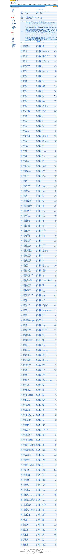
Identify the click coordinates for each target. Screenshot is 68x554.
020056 (21, 314)
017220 (21, 275)
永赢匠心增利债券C (26, 296)
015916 (21, 246)
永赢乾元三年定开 (25, 146)
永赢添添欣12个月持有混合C (27, 226)
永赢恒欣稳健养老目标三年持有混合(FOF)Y (29, 294)
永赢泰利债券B (25, 345)
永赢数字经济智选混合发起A (27, 284)
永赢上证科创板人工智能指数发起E (28, 440)
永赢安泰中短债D (25, 356)
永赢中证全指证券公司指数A (27, 514)
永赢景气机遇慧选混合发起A (27, 504)
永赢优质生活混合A (26, 231)
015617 (21, 235)
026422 (21, 484)
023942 (21, 414)
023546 (21, 399)
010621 (21, 175)
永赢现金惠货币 (25, 484)
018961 (21, 299)
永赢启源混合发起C (26, 265)
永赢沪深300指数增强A (26, 425)
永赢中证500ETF (25, 535)
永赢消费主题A (25, 80)
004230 (21, 52)
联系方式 (39, 551)
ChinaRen (19, 551)
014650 (21, 221)
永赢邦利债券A (25, 151)
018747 (21, 296)
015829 (21, 241)
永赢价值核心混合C (26, 489)
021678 (21, 350)
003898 (21, 51)
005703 (21, 61)
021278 (21, 339)
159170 (21, 524)
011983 (21, 184)
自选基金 (54, 4)
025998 (21, 473)
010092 (21, 170)
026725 (21, 499)
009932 (21, 166)
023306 (21, 386)
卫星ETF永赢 (25, 525)
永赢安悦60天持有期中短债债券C (27, 251)
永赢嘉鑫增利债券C (26, 513)
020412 (21, 321)
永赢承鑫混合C (25, 508)
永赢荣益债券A (25, 71)
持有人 (13, 39)
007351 (21, 125)
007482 (21, 131)
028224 (21, 508)
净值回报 (29, 4)
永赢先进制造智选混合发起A (27, 286)
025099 (21, 450)
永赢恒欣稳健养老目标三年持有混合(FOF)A (29, 274)
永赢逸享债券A (25, 336)
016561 (21, 265)
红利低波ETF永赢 (25, 544)
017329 (21, 280)
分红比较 (34, 4)
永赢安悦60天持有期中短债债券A (27, 250)
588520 (21, 545)
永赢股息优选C (25, 150)
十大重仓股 (13, 26)
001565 (21, 45)
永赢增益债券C (25, 62)
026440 (21, 488)
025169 (21, 454)
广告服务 (36, 551)
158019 (21, 519)
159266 (21, 528)
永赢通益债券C (25, 96)
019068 (21, 301)
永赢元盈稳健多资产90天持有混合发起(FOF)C (29, 445)
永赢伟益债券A (25, 100)
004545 (21, 55)
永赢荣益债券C (25, 72)
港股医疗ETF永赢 (25, 529)
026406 (21, 483)
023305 (21, 385)
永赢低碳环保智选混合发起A (27, 255)
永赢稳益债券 (25, 47)
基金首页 (19, 4)
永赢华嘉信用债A (25, 170)
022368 (21, 369)
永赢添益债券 (25, 52)
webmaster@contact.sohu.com (37, 553)
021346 (21, 344)
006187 (21, 77)
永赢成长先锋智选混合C (26, 518)
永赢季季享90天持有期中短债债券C (28, 280)
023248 (21, 380)
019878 (21, 311)
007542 (21, 135)
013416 (21, 199)
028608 (21, 515)
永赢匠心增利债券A (26, 295)
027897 (21, 504)
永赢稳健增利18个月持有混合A (27, 171)
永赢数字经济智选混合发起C (27, 285)
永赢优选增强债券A (26, 469)
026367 (21, 479)
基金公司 (39, 4)
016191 (21, 250)
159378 (21, 530)
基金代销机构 (14, 23)
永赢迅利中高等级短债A (26, 110)
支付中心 (21, 551)
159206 (21, 525)
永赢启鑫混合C (25, 316)
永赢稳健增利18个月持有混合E (27, 200)
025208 (21, 455)
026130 (21, 475)
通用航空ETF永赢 (25, 530)
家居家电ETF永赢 (25, 538)
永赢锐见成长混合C (26, 494)
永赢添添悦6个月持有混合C (27, 224)
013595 (21, 200)
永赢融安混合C (25, 324)
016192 (21, 251)
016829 (21, 270)
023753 (21, 400)
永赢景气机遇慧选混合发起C (27, 505)
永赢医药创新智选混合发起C (27, 246)
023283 (21, 384)
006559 (21, 96)
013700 (21, 206)
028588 (21, 513)
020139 (21, 316)
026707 (21, 495)
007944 (21, 146)
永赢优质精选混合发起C (26, 221)
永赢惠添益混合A (25, 180)
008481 (21, 150)
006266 (21, 82)
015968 (21, 249)
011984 (21, 185)
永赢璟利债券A (25, 325)
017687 (21, 281)
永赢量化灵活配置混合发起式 (27, 46)
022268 (21, 360)
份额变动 (13, 38)
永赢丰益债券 (25, 51)
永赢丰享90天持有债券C (26, 483)
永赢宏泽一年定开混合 (26, 179)
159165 (21, 523)
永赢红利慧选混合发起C (26, 319)
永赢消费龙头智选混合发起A (27, 261)
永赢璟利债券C (25, 326)
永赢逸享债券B (25, 460)
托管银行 (49, 4)
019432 (21, 309)
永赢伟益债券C (25, 331)
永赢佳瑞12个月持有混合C (26, 270)
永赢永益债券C (25, 57)
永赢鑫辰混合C (25, 195)
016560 (21, 264)
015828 (21, 240)
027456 (21, 500)
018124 (21, 286)
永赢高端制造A (25, 115)
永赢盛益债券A (25, 87)
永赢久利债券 (25, 121)
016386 (21, 255)
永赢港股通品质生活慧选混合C (27, 355)
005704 (21, 62)
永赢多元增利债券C (26, 384)
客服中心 (30, 551)
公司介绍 (49, 551)
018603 (21, 291)
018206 (21, 289)
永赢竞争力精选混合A (26, 161)
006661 (21, 102)
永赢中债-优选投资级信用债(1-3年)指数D (28, 500)
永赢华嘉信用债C (25, 214)
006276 (21, 86)
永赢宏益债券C (25, 105)
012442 (21, 191)
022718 (21, 379)
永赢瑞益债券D (25, 376)
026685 (21, 494)
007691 (21, 140)
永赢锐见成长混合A (26, 493)
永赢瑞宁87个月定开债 (26, 165)
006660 (21, 101)
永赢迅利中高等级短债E (26, 169)
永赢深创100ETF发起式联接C (27, 210)
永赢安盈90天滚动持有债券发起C (27, 206)
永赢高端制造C (25, 116)
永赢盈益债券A (25, 76)
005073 (21, 56)
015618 (21, 236)
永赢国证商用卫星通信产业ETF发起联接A (28, 415)
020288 (21, 319)
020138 (21, 315)
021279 (21, 340)
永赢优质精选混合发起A (26, 220)
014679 (21, 224)
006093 (21, 72)
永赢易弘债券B (25, 365)
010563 (21, 174)
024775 (21, 439)
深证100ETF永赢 (25, 533)
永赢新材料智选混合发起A (26, 435)
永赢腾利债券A (25, 305)
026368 (21, 480)
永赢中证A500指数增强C (26, 386)
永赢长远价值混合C (26, 190)
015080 (21, 230)
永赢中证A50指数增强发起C (27, 359)
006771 (21, 106)
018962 (21, 300)
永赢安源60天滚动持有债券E (27, 335)
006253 (21, 81)
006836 (21, 107)
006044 (21, 67)
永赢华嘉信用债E (25, 301)
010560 (21, 171)
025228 (21, 460)
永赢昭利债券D (25, 300)
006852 (21, 110)
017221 (21, 276)
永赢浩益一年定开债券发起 (27, 289)
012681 (21, 194)
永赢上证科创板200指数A (26, 485)
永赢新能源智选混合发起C (26, 241)
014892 (21, 225)
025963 (21, 470)
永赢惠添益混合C (25, 181)
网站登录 (27, 551)
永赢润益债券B (25, 375)
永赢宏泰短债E (25, 341)
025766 (21, 468)
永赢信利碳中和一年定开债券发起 (27, 201)
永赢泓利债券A (25, 380)
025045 (21, 445)
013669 (21, 204)
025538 (21, 464)
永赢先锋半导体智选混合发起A (27, 455)
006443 (21, 90)
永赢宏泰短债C (25, 244)
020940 (21, 329)
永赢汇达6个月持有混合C (26, 429)
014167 (21, 214)
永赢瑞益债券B (25, 299)
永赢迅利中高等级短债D (26, 360)
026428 (21, 485)
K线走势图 (13, 16)
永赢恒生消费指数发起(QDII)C (27, 424)
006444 (21, 91)
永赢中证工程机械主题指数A (27, 474)
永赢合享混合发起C (26, 219)
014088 (21, 211)
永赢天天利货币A (25, 55)
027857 (21, 503)
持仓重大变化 (14, 27)
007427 (21, 130)
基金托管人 (13, 41)
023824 (21, 405)
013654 (21, 201)
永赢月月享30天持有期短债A (27, 271)
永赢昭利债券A (25, 281)
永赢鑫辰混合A (25, 194)
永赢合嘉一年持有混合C (26, 276)
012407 (21, 190)
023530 (21, 394)
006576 (21, 97)
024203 (21, 419)
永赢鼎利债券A (25, 141)
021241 (21, 336)
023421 (21, 389)
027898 (21, 505)
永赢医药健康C (25, 155)
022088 (21, 356)
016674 (21, 266)
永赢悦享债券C (25, 314)
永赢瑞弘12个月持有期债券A (27, 216)
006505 (21, 92)
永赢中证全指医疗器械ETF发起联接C (28, 199)
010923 (21, 176)
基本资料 (13, 33)
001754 (21, 46)
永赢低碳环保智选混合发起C (27, 256)
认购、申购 (13, 20)
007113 (21, 115)
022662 (21, 375)
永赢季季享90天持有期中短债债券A (28, 279)
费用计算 (13, 19)
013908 (21, 210)
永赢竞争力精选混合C (26, 290)
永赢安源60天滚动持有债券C (27, 334)
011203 (21, 180)
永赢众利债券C (25, 330)
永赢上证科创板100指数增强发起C (27, 340)
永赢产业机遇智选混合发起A (27, 490)
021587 (21, 349)
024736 (21, 434)
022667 (21, 376)
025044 (21, 444)
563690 (21, 544)
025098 (21, 449)
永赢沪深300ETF (25, 539)
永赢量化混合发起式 (26, 45)
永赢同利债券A (25, 125)
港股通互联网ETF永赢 (26, 524)
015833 (21, 244)
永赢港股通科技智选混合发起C (27, 434)
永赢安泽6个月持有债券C (26, 351)
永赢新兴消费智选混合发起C (27, 260)
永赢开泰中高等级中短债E (26, 304)
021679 (21, 351)
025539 (21, 465)
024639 (21, 429)
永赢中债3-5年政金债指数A (27, 184)
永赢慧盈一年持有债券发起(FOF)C (28, 204)
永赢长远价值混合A (26, 189)
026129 (21, 474)
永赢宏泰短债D (25, 374)
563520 (21, 543)
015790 (21, 239)
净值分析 (13, 9)
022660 (21, 374)
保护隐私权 (42, 551)
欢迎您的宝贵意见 (37, 550)
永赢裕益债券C (25, 91)
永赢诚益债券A (25, 97)
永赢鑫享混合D (25, 361)
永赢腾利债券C (25, 306)
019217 (21, 305)
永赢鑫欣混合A (25, 176)
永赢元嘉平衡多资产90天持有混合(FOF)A (28, 464)
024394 (21, 424)
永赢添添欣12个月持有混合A (27, 225)
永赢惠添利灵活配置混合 (26, 65)
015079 (21, 229)
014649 (21, 220)
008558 (21, 151)
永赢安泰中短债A (25, 266)
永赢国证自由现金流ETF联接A (27, 453)
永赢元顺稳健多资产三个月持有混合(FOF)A (29, 509)
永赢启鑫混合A (25, 315)
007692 (21, 141)
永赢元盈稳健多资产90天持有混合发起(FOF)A (29, 444)
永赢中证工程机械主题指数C (27, 475)
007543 (21, 136)
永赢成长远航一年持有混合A (27, 229)
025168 (21, 453)
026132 (21, 478)
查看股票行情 (21, 6)
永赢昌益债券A (25, 101)
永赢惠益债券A (25, 66)
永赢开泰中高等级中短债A (26, 135)
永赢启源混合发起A (26, 264)
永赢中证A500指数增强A (26, 385)
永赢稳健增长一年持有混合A (27, 166)
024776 (21, 440)
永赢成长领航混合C (26, 174)
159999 (21, 535)
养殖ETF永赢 (25, 523)
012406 (21, 189)
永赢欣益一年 (25, 156)
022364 (21, 366)
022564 (21, 370)
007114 (21, 116)
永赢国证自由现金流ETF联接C (27, 454)
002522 (21, 50)
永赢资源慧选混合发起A (26, 458)
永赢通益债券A (25, 95)
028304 (21, 509)
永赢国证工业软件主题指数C (27, 478)
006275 (21, 85)
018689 (21, 294)
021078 (21, 334)
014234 (21, 215)
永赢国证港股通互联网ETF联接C (27, 468)
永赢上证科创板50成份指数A (27, 390)
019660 (21, 310)
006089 (21, 70)
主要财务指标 (14, 44)
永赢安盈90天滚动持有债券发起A (27, 205)
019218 (21, 306)
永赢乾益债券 (25, 196)
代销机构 (44, 4)
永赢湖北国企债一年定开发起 (27, 234)
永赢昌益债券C (25, 102)
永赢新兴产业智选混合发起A (27, 420)
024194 (21, 415)
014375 (21, 216)
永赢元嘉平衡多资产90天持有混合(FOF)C (28, 465)
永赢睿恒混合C (25, 369)
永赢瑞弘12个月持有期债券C (27, 311)
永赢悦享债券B (25, 399)
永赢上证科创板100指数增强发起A (28, 339)
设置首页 (33, 551)
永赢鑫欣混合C (25, 291)
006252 (21, 80)
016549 (21, 261)
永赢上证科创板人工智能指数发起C (28, 439)
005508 (21, 60)
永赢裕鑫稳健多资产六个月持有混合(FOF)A (29, 498)
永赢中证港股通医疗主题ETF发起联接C (28, 443)
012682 (21, 195)
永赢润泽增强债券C (26, 503)
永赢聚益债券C (25, 86)
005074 (21, 57)
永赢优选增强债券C (26, 470)
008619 (21, 155)
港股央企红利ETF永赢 (26, 528)
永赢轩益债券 (25, 215)
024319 (21, 420)
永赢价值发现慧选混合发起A (27, 410)
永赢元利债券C (25, 145)
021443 (21, 346)
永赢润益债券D (25, 349)
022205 (21, 359)
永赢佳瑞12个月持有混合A (26, 269)
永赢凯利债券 (25, 130)
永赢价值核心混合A (26, 488)
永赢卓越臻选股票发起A (26, 235)
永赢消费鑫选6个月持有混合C (27, 254)
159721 (21, 533)
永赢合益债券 (25, 106)
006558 (21, 95)
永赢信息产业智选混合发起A (27, 400)
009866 (21, 165)
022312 (21, 364)
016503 (21, 260)
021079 (21, 335)
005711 (21, 65)
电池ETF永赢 (25, 519)
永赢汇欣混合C (25, 473)
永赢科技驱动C (25, 160)
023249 (21, 381)
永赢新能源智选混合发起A (26, 240)
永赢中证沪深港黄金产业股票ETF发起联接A (29, 320)
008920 (21, 160)
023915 (21, 410)
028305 (21, 510)
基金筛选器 (14, 6)
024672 (21, 430)
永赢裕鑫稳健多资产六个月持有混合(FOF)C (29, 499)
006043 (21, 66)
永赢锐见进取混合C (26, 379)
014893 (21, 226)
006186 (21, 76)
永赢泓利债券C (25, 381)
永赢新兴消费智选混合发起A (27, 259)
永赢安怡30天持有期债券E (26, 354)
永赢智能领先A (25, 82)
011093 (21, 179)
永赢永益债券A (25, 56)
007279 (21, 120)
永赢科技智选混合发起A (26, 366)
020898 (21, 326)
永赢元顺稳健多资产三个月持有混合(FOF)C (29, 510)
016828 (21, 269)
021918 (21, 355)
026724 (21, 498)
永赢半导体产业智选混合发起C (27, 249)
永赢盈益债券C (25, 77)
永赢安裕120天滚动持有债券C (27, 329)
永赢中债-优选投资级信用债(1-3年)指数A (28, 449)
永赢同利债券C (25, 126)
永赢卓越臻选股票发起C (26, 236)
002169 (21, 47)
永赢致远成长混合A (26, 479)
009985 (21, 169)
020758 (21, 324)
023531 (21, 395)
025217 (21, 459)
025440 (21, 463)
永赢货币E (24, 186)
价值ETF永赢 (25, 520)
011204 (21, 181)
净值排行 (24, 4)
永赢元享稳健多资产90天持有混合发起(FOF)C (29, 448)
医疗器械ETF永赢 (25, 534)
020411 (21, 320)
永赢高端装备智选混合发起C (27, 239)
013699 (21, 205)
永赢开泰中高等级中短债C (26, 136)
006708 (21, 105)
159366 (21, 529)
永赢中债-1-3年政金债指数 (26, 111)
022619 (21, 371)
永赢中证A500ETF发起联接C (27, 404)
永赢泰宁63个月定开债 (26, 175)
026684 (21, 493)
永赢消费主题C (25, 81)
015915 (21, 245)
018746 (21, 295)
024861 (21, 443)
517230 (21, 540)
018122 (21, 284)
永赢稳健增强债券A (26, 211)
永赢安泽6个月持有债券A (26, 350)
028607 (21, 514)
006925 (21, 111)
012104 (21, 186)
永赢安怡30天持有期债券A (26, 346)
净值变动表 (13, 47)
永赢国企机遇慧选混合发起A (27, 405)
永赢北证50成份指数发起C (26, 409)
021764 (21, 354)
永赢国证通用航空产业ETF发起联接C (28, 395)
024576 (21, 425)
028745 (21, 518)
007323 (21, 121)
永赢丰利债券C (25, 60)
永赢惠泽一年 (25, 107)
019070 (21, 304)
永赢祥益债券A (25, 92)
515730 (21, 538)
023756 (21, 404)
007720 (21, 145)
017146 (21, 274)
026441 (21, 489)
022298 (21, 361)
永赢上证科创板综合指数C (26, 414)
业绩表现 (13, 10)
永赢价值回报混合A (26, 430)
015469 (21, 234)
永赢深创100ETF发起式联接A (27, 209)
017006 (21, 271)
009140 (21, 161)
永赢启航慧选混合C (26, 463)
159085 (21, 520)
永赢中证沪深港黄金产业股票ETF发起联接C (29, 321)
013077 (21, 196)
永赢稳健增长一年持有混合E (27, 191)
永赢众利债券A (25, 120)
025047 (21, 448)
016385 (21, 254)
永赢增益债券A (25, 61)
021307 (21, 341)
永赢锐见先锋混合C (26, 389)
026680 (21, 490)
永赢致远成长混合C (26, 480)
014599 (21, 219)
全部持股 (13, 28)
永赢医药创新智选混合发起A (27, 245)
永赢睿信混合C (25, 309)
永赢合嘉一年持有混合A (26, 275)
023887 (21, 409)
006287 (21, 87)
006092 (21, 71)
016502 (21, 259)
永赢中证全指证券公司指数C (27, 515)
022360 (21, 365)
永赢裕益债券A (25, 90)
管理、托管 (13, 22)
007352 (21, 126)
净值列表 (13, 11)
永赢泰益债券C (25, 75)
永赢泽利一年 (25, 140)
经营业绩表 (13, 46)
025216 (21, 458)
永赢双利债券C (25, 50)
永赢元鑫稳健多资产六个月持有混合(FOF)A (29, 495)
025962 (21, 469)
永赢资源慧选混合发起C (26, 459)
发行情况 (13, 37)
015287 (21, 231)
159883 (21, 534)
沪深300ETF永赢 (25, 543)
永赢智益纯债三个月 (26, 131)
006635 (21, 100)
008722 (21, 156)
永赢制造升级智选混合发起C (27, 419)
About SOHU (45, 551)
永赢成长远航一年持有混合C (27, 230)
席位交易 (13, 40)
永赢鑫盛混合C (25, 310)
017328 (21, 279)
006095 (21, 75)
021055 (21, 331)
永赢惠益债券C (25, 67)
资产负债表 (13, 45)
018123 (21, 285)
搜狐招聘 (24, 551)
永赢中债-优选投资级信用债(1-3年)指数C (28, 450)
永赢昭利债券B (25, 370)
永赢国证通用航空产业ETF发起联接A (28, 394)
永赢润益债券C (25, 70)
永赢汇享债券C (25, 344)
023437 (21, 390)
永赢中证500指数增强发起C (27, 364)
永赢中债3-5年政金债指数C (27, 185)
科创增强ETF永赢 (25, 545)
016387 (21, 256)
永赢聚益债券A (25, 85)
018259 (21, 290)
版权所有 (41, 552)
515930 (21, 539)
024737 (21, 435)
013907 (21, 209)
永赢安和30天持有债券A (26, 371)
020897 (21, 325)
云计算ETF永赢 (25, 540)
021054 (21, 330)
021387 (21, 345)
